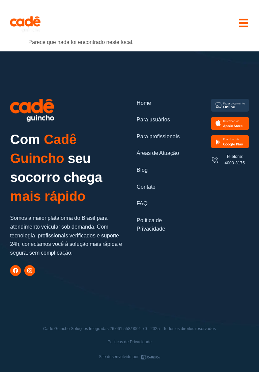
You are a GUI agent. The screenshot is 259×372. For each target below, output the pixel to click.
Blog (142, 170)
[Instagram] (29, 270)
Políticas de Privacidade (130, 342)
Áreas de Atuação (158, 153)
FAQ (142, 203)
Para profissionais (158, 136)
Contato (146, 187)
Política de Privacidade (151, 224)
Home (144, 103)
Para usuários (153, 119)
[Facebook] (15, 270)
